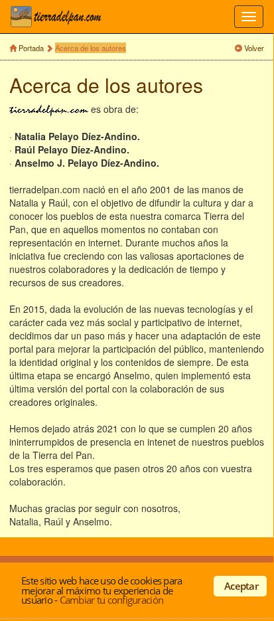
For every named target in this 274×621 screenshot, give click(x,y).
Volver (254, 48)
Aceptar (241, 585)
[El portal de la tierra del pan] (59, 16)
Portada (31, 48)
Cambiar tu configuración (111, 599)
